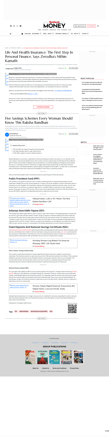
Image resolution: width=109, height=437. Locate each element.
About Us (35, 368)
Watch (76, 34)
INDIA (39, 30)
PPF (16, 311)
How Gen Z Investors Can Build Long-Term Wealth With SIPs (98, 170)
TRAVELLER (52, 30)
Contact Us (45, 368)
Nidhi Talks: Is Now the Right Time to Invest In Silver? (98, 147)
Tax (72, 34)
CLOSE (107, 431)
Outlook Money (39, 246)
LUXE (69, 30)
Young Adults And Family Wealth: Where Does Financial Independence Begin (92, 91)
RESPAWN (64, 30)
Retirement (35, 34)
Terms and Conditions (59, 368)
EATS (58, 30)
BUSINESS (45, 30)
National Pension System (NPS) (39, 311)
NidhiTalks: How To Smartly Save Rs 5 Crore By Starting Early (98, 181)
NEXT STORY (41, 113)
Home (6, 48)
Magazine (28, 34)
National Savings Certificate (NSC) (21, 230)
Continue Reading (43, 107)
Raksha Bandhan (24, 311)
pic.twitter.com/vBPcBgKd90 (63, 90)
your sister (63, 232)
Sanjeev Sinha (38, 204)
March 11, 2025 (33, 94)
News (44, 34)
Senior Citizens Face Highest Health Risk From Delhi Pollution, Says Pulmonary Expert (98, 159)
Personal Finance (61, 34)
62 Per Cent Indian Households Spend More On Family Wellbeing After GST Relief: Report (92, 107)
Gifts (51, 311)
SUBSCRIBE (91, 26)
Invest (50, 34)
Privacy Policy (74, 368)
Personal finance (15, 48)
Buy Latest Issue (80, 26)
